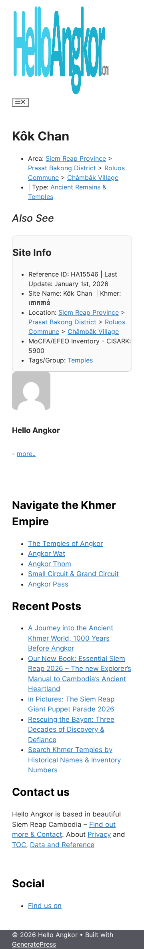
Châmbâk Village (92, 177)
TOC (19, 845)
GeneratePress (34, 944)
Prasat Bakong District (62, 168)
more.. (26, 454)
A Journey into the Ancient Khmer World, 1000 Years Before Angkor (70, 638)
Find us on (45, 906)
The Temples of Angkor (65, 544)
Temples (80, 360)
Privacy (99, 834)
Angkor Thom (49, 564)
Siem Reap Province (76, 158)
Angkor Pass (48, 584)
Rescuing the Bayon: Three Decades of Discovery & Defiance (71, 729)
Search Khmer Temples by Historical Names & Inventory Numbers (74, 760)
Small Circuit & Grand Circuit (73, 574)
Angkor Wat (46, 553)
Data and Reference (62, 845)
